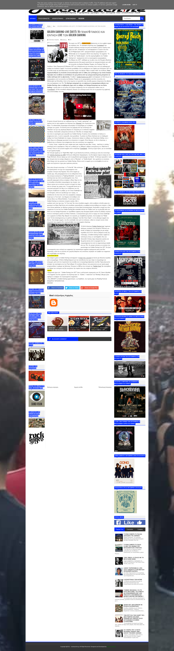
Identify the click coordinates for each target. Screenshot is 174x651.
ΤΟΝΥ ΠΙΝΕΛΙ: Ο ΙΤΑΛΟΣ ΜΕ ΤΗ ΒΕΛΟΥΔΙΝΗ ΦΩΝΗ (134, 558)
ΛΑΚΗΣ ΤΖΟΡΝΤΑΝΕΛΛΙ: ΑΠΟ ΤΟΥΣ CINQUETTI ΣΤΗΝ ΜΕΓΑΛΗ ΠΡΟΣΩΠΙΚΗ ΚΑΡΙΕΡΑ (134, 569)
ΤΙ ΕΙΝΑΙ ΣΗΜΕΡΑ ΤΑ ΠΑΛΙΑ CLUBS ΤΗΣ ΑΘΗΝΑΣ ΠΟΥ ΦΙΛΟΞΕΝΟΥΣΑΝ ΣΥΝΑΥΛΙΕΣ (133, 546)
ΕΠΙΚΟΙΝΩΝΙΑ (71, 18)
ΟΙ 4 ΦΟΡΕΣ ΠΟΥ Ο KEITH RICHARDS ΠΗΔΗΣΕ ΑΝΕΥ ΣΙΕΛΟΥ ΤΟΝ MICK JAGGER (132, 631)
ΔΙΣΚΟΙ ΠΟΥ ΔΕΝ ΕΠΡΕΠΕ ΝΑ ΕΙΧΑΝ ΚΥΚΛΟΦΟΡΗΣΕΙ (133, 605)
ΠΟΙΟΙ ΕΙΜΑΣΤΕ (43, 18)
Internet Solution (111, 646)
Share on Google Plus (91, 287)
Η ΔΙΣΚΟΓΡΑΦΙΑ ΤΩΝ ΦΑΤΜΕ (133, 579)
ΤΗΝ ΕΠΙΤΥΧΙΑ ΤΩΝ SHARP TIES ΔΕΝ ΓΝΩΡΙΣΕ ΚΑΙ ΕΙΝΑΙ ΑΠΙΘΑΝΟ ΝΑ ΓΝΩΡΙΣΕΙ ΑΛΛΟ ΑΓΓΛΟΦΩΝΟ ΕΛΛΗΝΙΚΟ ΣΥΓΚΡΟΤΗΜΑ (134, 618)
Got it (135, 4)
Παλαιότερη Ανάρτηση (105, 387)
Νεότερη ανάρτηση (52, 387)
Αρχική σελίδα (78, 387)
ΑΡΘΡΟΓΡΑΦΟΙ (57, 18)
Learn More (126, 4)
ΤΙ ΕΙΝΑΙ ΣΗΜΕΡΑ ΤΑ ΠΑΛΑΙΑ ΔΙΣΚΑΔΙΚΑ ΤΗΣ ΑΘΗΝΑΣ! (133, 535)
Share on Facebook (57, 287)
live (70, 39)
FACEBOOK (81, 18)
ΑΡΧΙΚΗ (33, 18)
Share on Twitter (74, 287)
